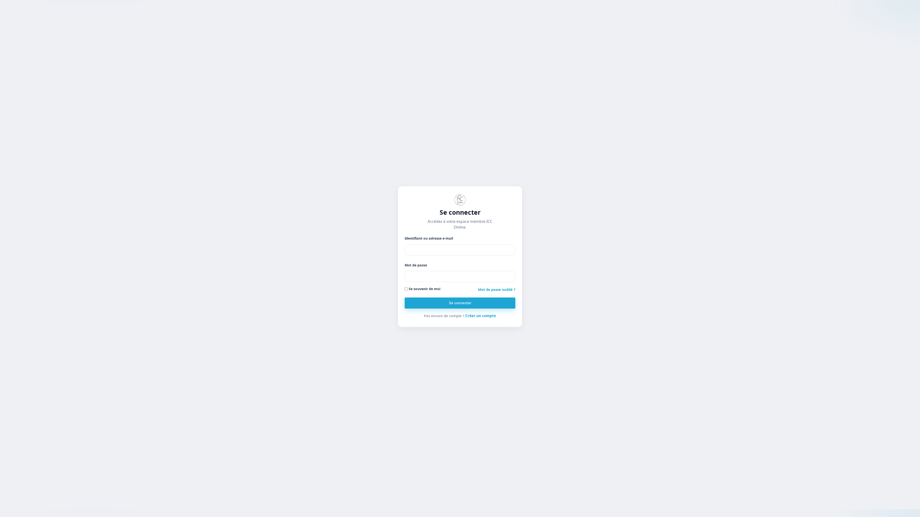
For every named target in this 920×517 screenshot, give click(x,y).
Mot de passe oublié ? (496, 289)
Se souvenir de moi (424, 289)
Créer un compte (480, 315)
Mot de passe (416, 265)
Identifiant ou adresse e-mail (429, 238)
